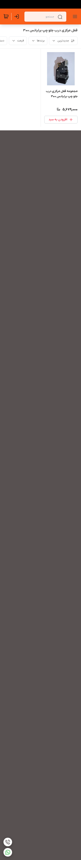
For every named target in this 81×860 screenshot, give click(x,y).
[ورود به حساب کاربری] (17, 16)
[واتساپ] (7, 852)
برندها (40, 40)
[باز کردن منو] (74, 16)
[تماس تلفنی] (7, 842)
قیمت (20, 40)
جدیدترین (63, 40)
